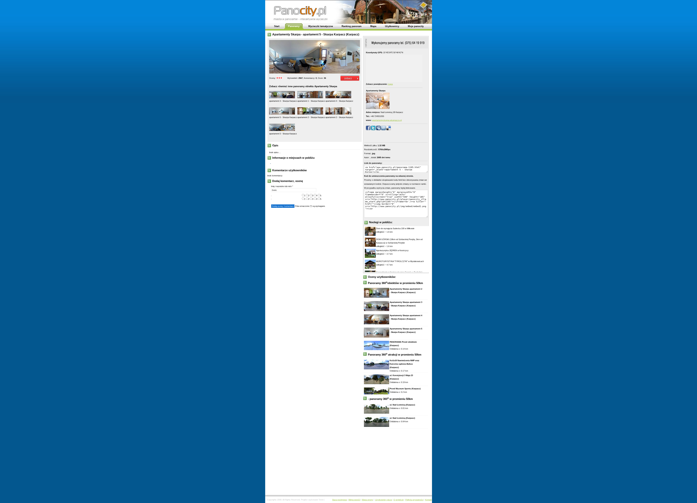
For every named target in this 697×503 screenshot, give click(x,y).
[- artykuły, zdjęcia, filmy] (271, 163)
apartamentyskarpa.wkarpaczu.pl (387, 120)
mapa (390, 84)
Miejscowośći (354, 500)
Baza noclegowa (339, 500)
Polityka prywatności (414, 500)
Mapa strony (367, 500)
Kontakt (428, 500)
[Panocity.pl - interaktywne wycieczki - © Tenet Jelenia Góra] (350, 81)
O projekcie (399, 500)
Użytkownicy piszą (383, 500)
